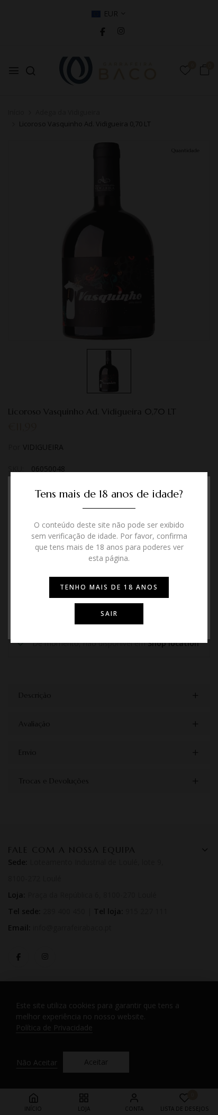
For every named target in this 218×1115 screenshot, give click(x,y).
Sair (109, 613)
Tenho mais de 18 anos (109, 587)
